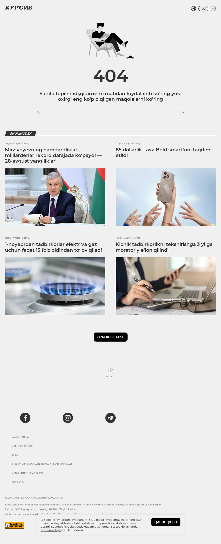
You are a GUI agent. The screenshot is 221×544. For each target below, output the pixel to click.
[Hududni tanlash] (193, 8)
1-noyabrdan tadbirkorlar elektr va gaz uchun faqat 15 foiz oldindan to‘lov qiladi (53, 247)
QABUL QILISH (166, 522)
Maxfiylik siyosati (22, 446)
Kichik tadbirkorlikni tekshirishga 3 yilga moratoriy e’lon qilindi (164, 247)
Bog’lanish (18, 482)
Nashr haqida (20, 437)
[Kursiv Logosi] (19, 7)
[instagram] (68, 418)
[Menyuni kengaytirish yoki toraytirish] (213, 8)
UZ (203, 9)
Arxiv (14, 455)
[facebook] (25, 418)
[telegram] (110, 418)
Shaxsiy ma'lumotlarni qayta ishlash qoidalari (41, 464)
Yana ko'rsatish (111, 337)
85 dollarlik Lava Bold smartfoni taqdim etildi (163, 152)
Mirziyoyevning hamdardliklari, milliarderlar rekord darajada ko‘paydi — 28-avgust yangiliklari (53, 155)
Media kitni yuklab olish (27, 473)
